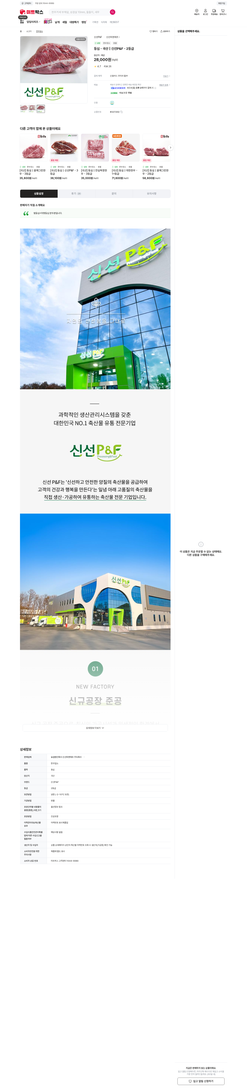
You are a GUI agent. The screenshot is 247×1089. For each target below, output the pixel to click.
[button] (155, 88)
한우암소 (39, 31)
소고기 (28, 31)
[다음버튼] (171, 148)
